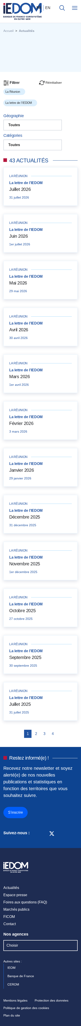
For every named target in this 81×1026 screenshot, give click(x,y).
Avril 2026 (18, 329)
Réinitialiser (53, 82)
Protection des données (51, 1000)
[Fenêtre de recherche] (62, 8)
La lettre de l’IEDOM (19, 102)
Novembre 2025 (24, 563)
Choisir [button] (12, 945)
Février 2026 (21, 423)
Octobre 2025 (22, 610)
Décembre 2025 (24, 516)
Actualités (11, 888)
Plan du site (11, 1015)
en (47, 8)
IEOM (11, 967)
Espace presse (15, 895)
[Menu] (74, 8)
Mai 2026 (18, 282)
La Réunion (13, 91)
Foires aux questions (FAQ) (25, 902)
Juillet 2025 (20, 704)
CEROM (13, 984)
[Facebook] (43, 833)
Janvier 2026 (21, 470)
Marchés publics (16, 909)
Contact (9, 924)
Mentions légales (15, 1000)
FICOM (9, 917)
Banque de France (21, 976)
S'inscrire (15, 812)
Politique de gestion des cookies (26, 1008)
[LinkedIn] (35, 833)
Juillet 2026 (20, 189)
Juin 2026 (18, 236)
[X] (51, 833)
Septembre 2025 (25, 657)
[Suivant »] (60, 734)
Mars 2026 (19, 376)
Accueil (8, 31)
